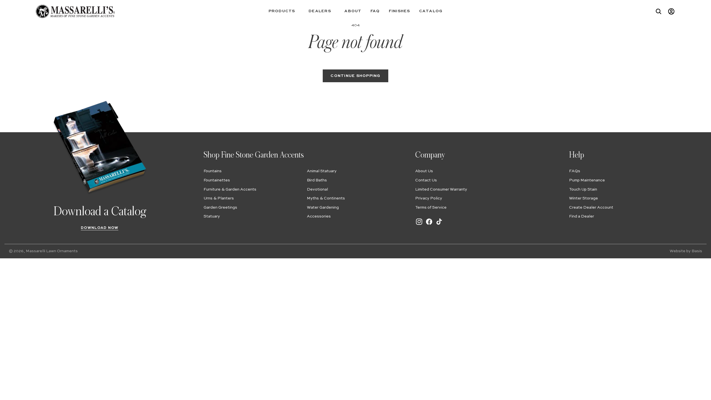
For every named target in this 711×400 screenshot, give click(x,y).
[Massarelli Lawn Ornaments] (75, 11)
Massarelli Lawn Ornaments (52, 251)
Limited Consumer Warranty (441, 189)
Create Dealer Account (591, 207)
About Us (424, 171)
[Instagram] (419, 224)
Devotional (317, 189)
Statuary (212, 216)
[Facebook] (429, 224)
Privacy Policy (428, 198)
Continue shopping (355, 76)
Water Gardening (323, 207)
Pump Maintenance (587, 180)
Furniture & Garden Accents (230, 189)
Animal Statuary (322, 171)
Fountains (213, 171)
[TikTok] (439, 224)
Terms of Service (431, 207)
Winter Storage (583, 198)
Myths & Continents (326, 198)
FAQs (574, 171)
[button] (284, 11)
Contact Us (426, 180)
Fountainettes (217, 180)
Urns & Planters (219, 198)
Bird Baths (317, 180)
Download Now (99, 228)
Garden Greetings (220, 207)
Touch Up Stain (583, 189)
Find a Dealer (581, 216)
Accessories (319, 216)
